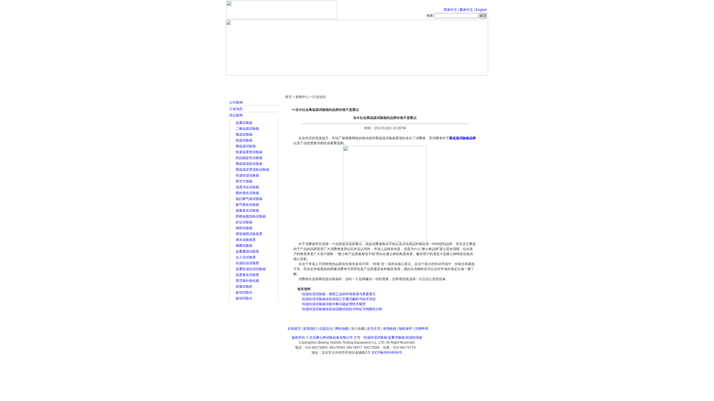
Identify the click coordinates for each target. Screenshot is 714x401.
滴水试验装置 (246, 240)
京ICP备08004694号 (386, 352)
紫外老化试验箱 (247, 193)
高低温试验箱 (246, 146)
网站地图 (342, 329)
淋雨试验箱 (244, 228)
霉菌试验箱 (244, 246)
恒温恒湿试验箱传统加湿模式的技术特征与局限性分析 (342, 309)
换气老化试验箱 (247, 205)
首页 (244, 81)
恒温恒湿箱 (414, 337)
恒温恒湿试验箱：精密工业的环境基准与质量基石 (339, 294)
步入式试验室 (246, 257)
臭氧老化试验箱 (247, 210)
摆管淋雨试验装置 (249, 234)
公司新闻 (236, 102)
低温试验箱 (244, 140)
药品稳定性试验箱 (249, 158)
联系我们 (310, 329)
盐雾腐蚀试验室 (247, 251)
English (481, 10)
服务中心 (428, 81)
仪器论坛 (326, 329)
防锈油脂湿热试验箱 (251, 216)
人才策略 (397, 81)
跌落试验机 (244, 286)
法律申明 (421, 329)
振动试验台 (244, 292)
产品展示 (336, 81)
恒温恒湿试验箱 (247, 175)
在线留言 (294, 329)
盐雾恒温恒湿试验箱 (251, 269)
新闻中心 (305, 81)
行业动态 (236, 109)
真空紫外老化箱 (247, 281)
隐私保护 (405, 329)
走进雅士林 (274, 81)
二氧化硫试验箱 (247, 129)
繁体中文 (466, 10)
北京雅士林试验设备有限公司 (331, 337)
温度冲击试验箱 (247, 187)
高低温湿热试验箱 (249, 164)
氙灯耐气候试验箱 (249, 199)
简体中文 (450, 10)
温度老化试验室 (247, 275)
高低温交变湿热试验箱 (252, 170)
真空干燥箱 (244, 181)
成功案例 (367, 81)
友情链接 (389, 329)
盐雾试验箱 (244, 123)
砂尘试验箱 (244, 222)
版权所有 (298, 337)
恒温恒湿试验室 (247, 263)
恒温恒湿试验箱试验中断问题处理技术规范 (334, 304)
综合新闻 (236, 115)
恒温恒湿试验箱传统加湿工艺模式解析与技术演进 (339, 299)
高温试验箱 (244, 134)
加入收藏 (358, 329)
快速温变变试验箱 (249, 152)
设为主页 (373, 329)
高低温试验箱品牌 (462, 138)
